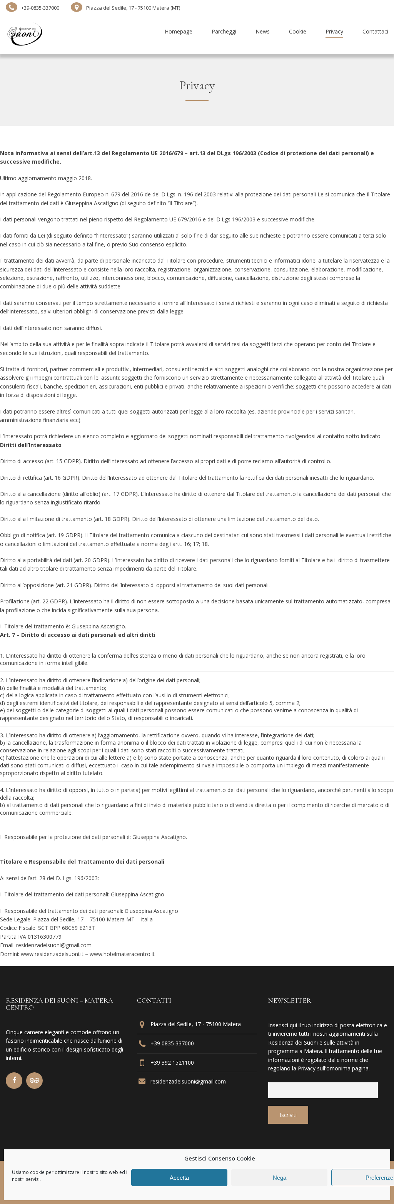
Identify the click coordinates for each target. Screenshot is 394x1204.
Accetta (179, 1177)
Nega (279, 1177)
